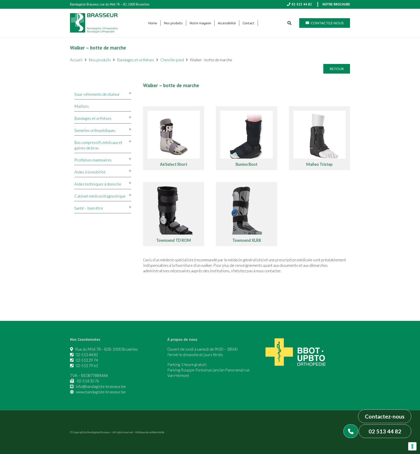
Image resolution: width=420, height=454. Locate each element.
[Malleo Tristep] (319, 138)
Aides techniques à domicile (97, 184)
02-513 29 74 (87, 360)
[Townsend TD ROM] (173, 214)
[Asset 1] (94, 23)
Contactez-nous (384, 416)
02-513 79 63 (87, 365)
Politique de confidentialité (149, 432)
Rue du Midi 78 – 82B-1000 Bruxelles (106, 349)
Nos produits (100, 59)
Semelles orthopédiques (95, 130)
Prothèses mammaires (93, 159)
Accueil (76, 59)
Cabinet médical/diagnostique (99, 196)
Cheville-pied (172, 59)
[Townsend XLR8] (246, 214)
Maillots (81, 106)
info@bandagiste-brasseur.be (101, 386)
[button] (185, 23)
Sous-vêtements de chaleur (97, 94)
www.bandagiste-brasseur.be (101, 391)
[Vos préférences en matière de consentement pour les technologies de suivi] (412, 446)
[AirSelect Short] (173, 138)
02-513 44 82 (87, 354)
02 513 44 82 (385, 431)
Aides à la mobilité (89, 172)
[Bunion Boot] (246, 138)
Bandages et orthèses (135, 59)
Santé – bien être (88, 208)
